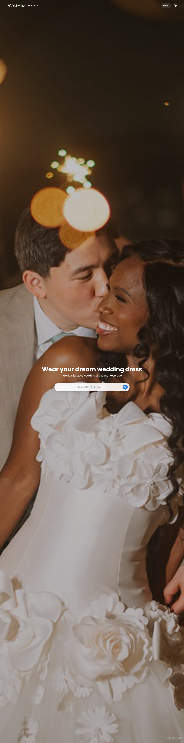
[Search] (125, 387)
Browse (34, 5)
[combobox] (92, 387)
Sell (166, 5)
